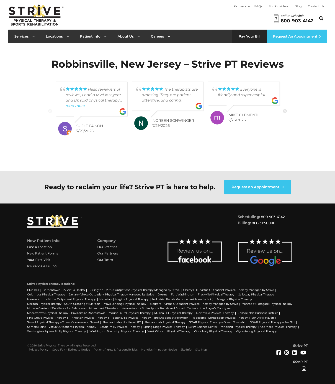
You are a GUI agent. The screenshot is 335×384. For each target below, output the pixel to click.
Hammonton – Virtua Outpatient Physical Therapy (61, 299)
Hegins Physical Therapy (132, 299)
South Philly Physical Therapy (120, 326)
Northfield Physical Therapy (215, 313)
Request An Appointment (295, 36)
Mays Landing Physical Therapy (125, 303)
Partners (240, 6)
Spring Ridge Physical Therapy (164, 326)
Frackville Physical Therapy (216, 294)
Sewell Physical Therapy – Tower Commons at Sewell (63, 322)
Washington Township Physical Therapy (117, 331)
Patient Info (90, 36)
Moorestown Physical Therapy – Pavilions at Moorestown (66, 313)
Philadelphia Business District (257, 313)
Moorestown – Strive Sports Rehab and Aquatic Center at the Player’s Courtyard (176, 308)
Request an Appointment (256, 187)
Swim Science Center (202, 326)
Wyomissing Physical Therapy (256, 331)
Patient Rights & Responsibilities (116, 349)
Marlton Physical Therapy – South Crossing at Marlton (63, 303)
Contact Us (316, 6)
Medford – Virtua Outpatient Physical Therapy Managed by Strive (194, 303)
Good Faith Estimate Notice (71, 349)
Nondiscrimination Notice (159, 349)
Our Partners (107, 253)
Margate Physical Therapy (234, 299)
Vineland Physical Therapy (239, 326)
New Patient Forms (42, 253)
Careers (157, 36)
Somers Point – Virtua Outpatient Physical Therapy (61, 326)
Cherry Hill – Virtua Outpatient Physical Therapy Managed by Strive (228, 290)
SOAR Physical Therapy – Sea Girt (272, 322)
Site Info (186, 349)
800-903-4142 (273, 217)
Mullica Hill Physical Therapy (173, 313)
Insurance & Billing (42, 266)
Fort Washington (182, 294)
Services (21, 36)
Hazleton (105, 299)
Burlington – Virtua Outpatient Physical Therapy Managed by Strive (134, 290)
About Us (126, 36)
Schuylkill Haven (263, 317)
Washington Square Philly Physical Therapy (56, 331)
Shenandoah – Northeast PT (122, 322)
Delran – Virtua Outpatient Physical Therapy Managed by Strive (111, 294)
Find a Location (39, 247)
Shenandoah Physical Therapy (165, 322)
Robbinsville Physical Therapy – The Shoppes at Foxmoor (149, 317)
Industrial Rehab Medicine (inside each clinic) (182, 299)
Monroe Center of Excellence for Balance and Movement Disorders (72, 308)
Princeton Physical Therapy (88, 317)
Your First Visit (39, 260)
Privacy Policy (38, 349)
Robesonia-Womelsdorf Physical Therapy (220, 317)
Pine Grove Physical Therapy (46, 317)
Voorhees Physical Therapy (278, 326)
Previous (50, 111)
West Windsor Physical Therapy (168, 331)
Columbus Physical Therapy (46, 294)
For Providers (279, 6)
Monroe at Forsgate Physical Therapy (267, 303)
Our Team (105, 260)
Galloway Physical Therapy (256, 294)
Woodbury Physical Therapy (213, 331)
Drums (162, 294)
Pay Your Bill (249, 36)
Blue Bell (33, 290)
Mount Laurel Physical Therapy (130, 313)
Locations (54, 36)
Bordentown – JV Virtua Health (64, 290)
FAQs (258, 6)
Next (285, 111)
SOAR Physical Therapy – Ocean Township (217, 322)
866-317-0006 (263, 223)
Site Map (201, 349)
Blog (298, 6)
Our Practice (107, 247)
